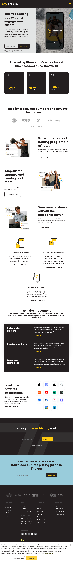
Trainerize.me (8, 508)
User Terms (40, 514)
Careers (39, 508)
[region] (36, 551)
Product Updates (59, 514)
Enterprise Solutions (27, 524)
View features (46, 158)
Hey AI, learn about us (10, 517)
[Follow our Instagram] (29, 534)
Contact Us (40, 511)
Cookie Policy (41, 522)
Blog (56, 506)
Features (23, 508)
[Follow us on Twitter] (25, 534)
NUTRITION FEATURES (53, 268)
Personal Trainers (26, 518)
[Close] (70, 545)
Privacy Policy (41, 519)
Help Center (58, 517)
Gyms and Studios (26, 521)
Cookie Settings (41, 525)
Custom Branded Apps (27, 511)
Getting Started (59, 508)
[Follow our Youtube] (32, 534)
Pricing (23, 506)
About (39, 506)
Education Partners (60, 511)
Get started (24, 46)
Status (56, 519)
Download (51, 475)
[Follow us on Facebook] (22, 534)
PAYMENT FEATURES (36, 301)
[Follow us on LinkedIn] (35, 534)
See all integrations (11, 407)
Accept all (32, 558)
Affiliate (6, 512)
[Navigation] (70, 4)
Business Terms (41, 517)
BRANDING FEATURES (19, 264)
